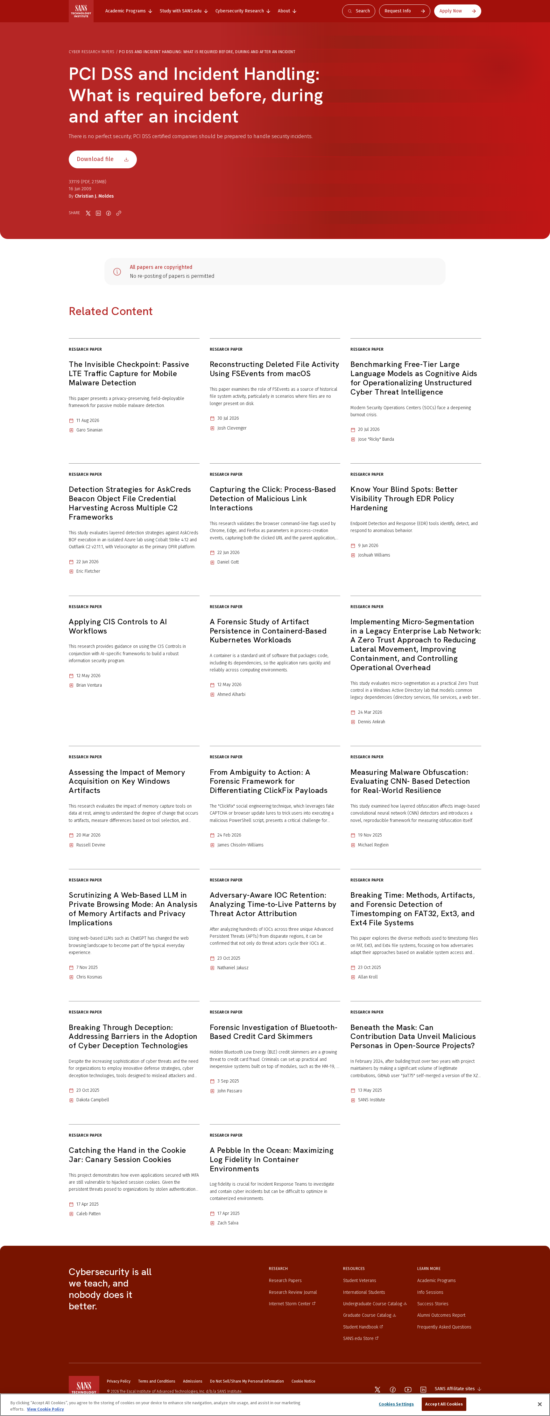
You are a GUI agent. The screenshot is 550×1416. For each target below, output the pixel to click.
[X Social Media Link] (377, 1389)
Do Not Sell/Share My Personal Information (247, 1381)
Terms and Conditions (156, 1381)
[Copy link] (119, 213)
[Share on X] (88, 213)
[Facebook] (393, 1389)
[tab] (128, 11)
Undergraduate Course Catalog (372, 1304)
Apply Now (451, 11)
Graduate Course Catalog (367, 1315)
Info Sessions (430, 1292)
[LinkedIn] (423, 1389)
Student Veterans (359, 1280)
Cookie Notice (303, 1381)
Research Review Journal (293, 1292)
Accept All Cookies (444, 1404)
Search (363, 11)
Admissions (192, 1381)
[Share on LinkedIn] (98, 213)
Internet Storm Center (290, 1304)
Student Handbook (360, 1327)
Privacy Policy (118, 1381)
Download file (95, 159)
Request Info (397, 11)
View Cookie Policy (45, 1409)
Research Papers (285, 1280)
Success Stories (432, 1304)
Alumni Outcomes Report (441, 1315)
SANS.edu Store (358, 1338)
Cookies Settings (396, 1404)
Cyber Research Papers (92, 52)
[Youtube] (408, 1389)
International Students (364, 1292)
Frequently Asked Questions (444, 1327)
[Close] (540, 1404)
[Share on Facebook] (108, 213)
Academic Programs (436, 1280)
